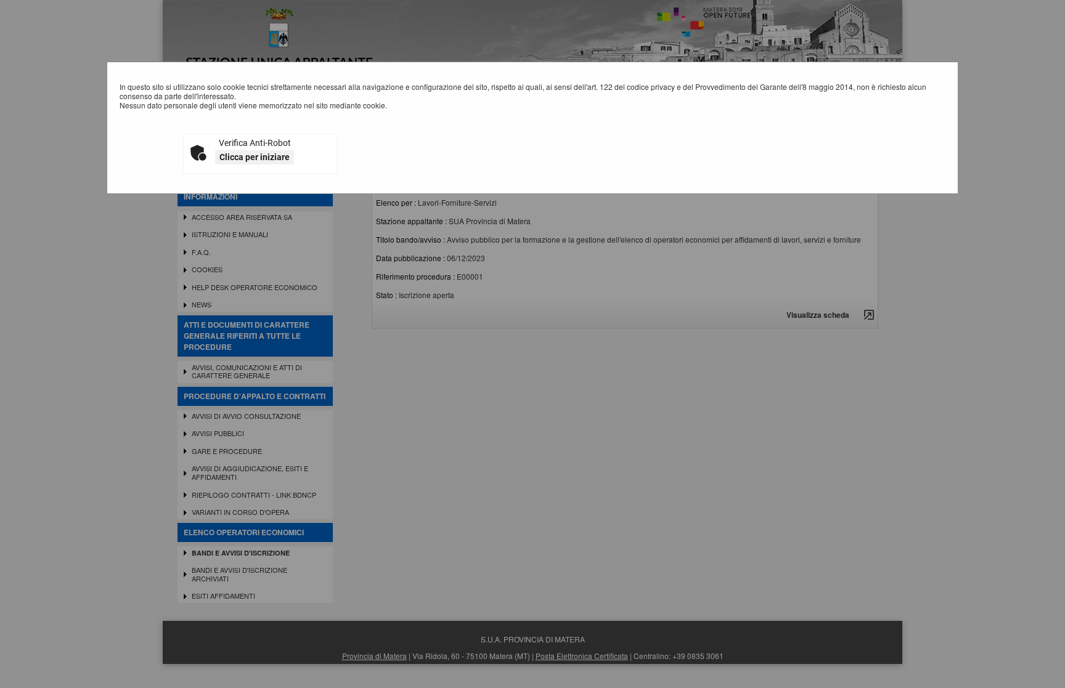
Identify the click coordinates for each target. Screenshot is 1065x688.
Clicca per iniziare (254, 157)
